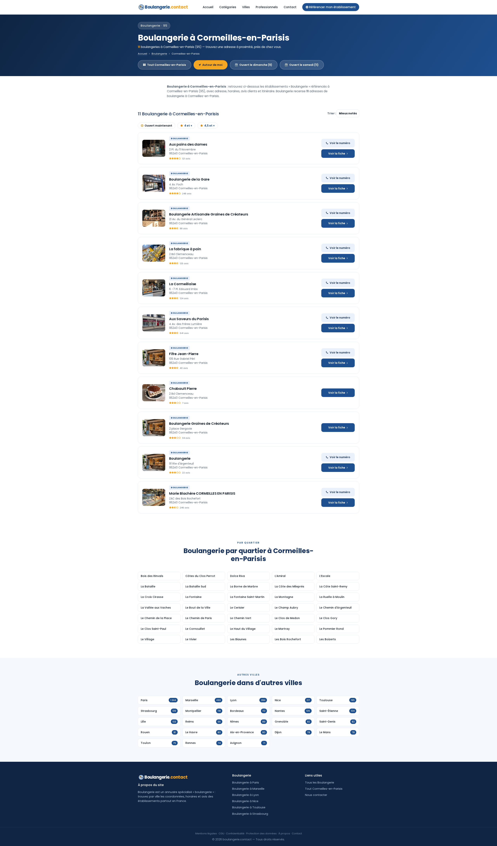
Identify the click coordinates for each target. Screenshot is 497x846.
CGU (221, 833)
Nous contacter (316, 795)
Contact (290, 7)
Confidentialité (235, 833)
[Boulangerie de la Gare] (153, 183)
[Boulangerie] (153, 462)
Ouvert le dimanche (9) (255, 65)
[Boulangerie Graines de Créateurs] (153, 427)
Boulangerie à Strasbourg (250, 814)
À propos (284, 833)
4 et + (188, 126)
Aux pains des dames (188, 144)
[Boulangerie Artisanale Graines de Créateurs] (153, 218)
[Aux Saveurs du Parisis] (153, 322)
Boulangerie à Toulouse (248, 807)
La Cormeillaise (182, 283)
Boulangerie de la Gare (189, 179)
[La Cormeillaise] (153, 287)
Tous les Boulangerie (319, 782)
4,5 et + (209, 126)
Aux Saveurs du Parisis (189, 318)
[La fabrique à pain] (153, 253)
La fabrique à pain (185, 249)
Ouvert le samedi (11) (304, 65)
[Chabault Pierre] (153, 392)
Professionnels (267, 7)
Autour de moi (212, 65)
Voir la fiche (336, 153)
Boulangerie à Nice (245, 801)
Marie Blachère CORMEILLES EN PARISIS (202, 493)
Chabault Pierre (183, 388)
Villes (246, 7)
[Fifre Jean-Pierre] (153, 357)
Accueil (208, 7)
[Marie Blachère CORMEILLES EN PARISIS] (153, 497)
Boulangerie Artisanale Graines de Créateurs (208, 214)
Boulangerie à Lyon (245, 795)
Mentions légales (206, 833)
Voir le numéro (340, 143)
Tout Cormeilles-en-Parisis (166, 65)
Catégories (227, 7)
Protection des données (261, 833)
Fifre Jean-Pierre (183, 353)
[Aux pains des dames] (153, 148)
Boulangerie (166, 7)
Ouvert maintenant (158, 126)
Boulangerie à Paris (245, 782)
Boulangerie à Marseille (248, 789)
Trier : (332, 113)
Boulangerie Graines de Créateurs (199, 423)
